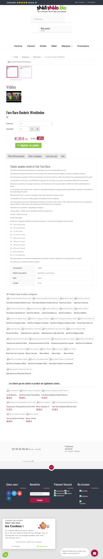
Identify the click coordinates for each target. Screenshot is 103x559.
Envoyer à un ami (16, 80)
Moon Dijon (56, 353)
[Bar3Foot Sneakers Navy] (17, 319)
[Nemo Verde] (32, 414)
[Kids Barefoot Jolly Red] (31, 329)
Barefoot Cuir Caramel (15, 353)
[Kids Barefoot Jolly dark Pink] (54, 329)
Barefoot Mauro (65, 313)
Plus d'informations (16, 156)
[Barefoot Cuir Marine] (85, 339)
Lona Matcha (11, 395)
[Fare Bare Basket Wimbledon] (12, 72)
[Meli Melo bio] (51, 9)
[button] (5, 555)
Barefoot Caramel (81, 303)
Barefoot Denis (65, 303)
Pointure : (10, 124)
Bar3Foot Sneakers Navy (16, 323)
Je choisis (16, 546)
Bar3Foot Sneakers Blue (37, 364)
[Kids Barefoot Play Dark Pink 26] (19, 369)
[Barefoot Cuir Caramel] (16, 349)
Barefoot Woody (33, 313)
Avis (63, 156)
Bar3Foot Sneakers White (16, 364)
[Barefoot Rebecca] (50, 309)
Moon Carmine (31, 353)
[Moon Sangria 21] (44, 402)
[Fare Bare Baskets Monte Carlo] (19, 298)
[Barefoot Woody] (34, 309)
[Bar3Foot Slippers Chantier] (39, 319)
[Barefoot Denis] (66, 298)
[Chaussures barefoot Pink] (40, 339)
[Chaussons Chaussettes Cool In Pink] (21, 402)
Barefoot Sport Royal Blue (29, 395)
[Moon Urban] (70, 349)
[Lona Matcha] (12, 391)
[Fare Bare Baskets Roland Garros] (45, 298)
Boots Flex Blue (12, 333)
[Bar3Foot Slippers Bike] (76, 329)
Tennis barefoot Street (15, 418)
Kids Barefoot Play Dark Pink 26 (18, 374)
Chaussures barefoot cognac (62, 343)
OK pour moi (42, 546)
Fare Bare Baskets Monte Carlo (18, 303)
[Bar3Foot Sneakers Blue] (38, 359)
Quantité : (10, 129)
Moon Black (44, 353)
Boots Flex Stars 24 (84, 323)
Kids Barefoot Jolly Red (30, 333)
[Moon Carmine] (33, 349)
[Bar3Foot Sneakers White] (17, 359)
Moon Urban (68, 353)
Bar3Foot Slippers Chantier (38, 323)
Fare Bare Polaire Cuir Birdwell (61, 364)
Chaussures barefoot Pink (39, 343)
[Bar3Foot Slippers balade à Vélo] (63, 319)
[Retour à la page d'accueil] (8, 57)
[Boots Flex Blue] (13, 329)
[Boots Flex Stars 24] (86, 319)
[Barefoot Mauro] (66, 309)
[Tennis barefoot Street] (16, 414)
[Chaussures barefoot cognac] (63, 339)
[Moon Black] (46, 349)
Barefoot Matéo (80, 313)
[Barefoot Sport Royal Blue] (30, 391)
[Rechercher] (68, 19)
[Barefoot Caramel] (82, 298)
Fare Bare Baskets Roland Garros (45, 303)
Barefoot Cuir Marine (84, 343)
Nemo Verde (31, 418)
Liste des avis (51, 156)
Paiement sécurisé (69, 447)
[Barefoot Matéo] (81, 309)
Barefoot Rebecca (49, 313)
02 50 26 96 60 (20, 449)
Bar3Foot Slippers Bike (75, 333)
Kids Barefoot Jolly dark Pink (53, 333)
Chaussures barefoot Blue (16, 343)
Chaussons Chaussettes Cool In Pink (20, 407)
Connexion (91, 2)
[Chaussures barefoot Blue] (17, 339)
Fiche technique (35, 156)
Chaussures (25, 57)
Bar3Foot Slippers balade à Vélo (62, 323)
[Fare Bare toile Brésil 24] (16, 309)
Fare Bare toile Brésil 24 (15, 313)
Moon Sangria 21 (43, 407)
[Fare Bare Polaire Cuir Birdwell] (61, 359)
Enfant (16, 57)
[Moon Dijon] (58, 349)
